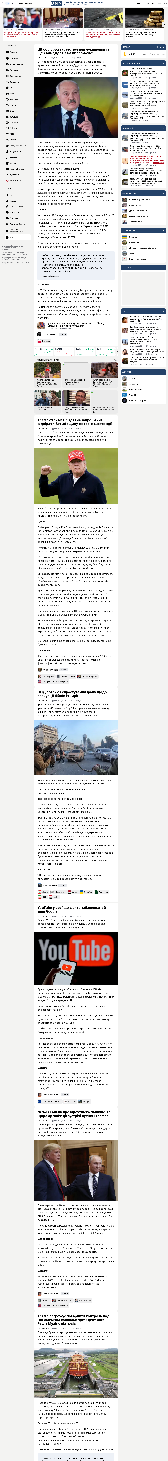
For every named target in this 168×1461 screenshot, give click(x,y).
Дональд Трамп (89, 1257)
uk (153, 3)
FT (77, 1423)
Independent (79, 515)
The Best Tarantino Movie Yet (45, 408)
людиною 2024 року (99, 656)
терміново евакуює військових (80, 875)
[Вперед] (164, 24)
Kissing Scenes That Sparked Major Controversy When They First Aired (47, 382)
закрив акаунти (79, 1073)
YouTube (86, 1043)
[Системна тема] (7, 3)
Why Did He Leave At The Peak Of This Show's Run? (76, 409)
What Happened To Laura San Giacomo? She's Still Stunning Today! (102, 382)
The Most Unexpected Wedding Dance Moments (75, 381)
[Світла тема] (2, 3)
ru (165, 3)
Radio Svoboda (62, 162)
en (159, 3)
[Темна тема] (12, 3)
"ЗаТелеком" (89, 996)
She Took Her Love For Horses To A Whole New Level (104, 409)
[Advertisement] (143, 288)
